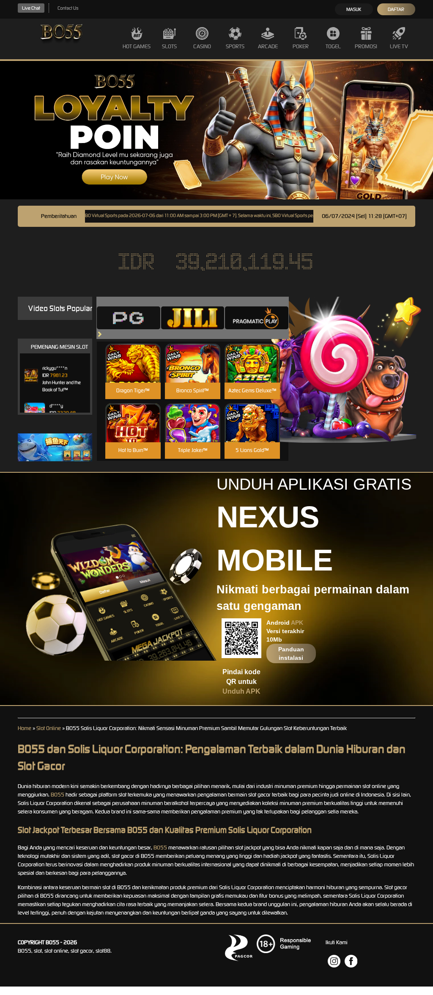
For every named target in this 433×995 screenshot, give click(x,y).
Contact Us (68, 8)
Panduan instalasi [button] (291, 653)
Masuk (353, 9)
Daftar (396, 9)
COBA (133, 353)
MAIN (133, 372)
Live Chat (31, 8)
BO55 (57, 794)
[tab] (128, 317)
